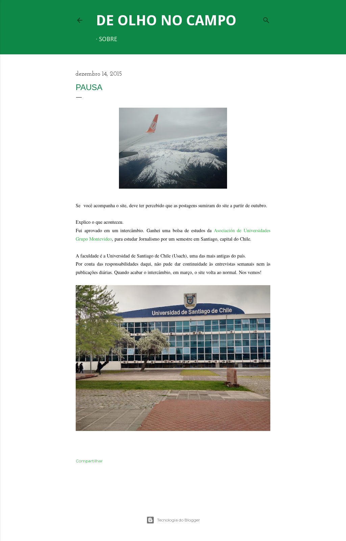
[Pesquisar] (266, 18)
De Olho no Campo (166, 20)
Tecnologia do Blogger (178, 519)
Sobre (108, 39)
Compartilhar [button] (89, 460)
